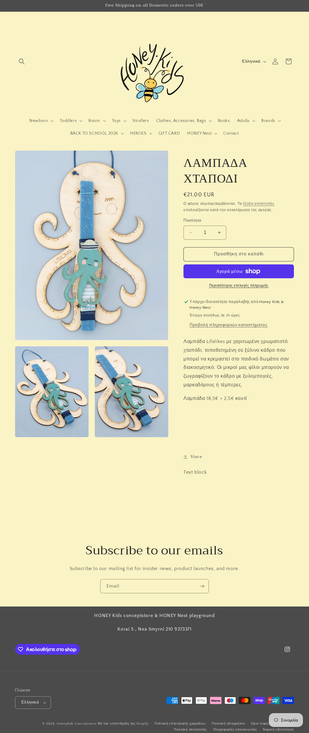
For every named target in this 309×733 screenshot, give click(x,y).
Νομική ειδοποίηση (278, 729)
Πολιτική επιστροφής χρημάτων (180, 723)
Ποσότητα (192, 220)
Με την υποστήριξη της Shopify (123, 723)
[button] (21, 61)
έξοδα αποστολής (259, 204)
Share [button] (196, 456)
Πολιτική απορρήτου (228, 723)
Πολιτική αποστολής (190, 729)
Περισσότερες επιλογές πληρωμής (239, 286)
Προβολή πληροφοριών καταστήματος (228, 325)
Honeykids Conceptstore (77, 723)
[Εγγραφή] (202, 586)
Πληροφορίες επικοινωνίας (235, 729)
